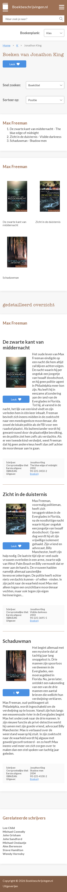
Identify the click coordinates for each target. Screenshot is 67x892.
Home (6, 45)
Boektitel (34, 85)
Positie (32, 100)
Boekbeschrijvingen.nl (29, 7)
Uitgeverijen (10, 886)
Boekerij (34, 473)
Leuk (12, 64)
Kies (49, 33)
